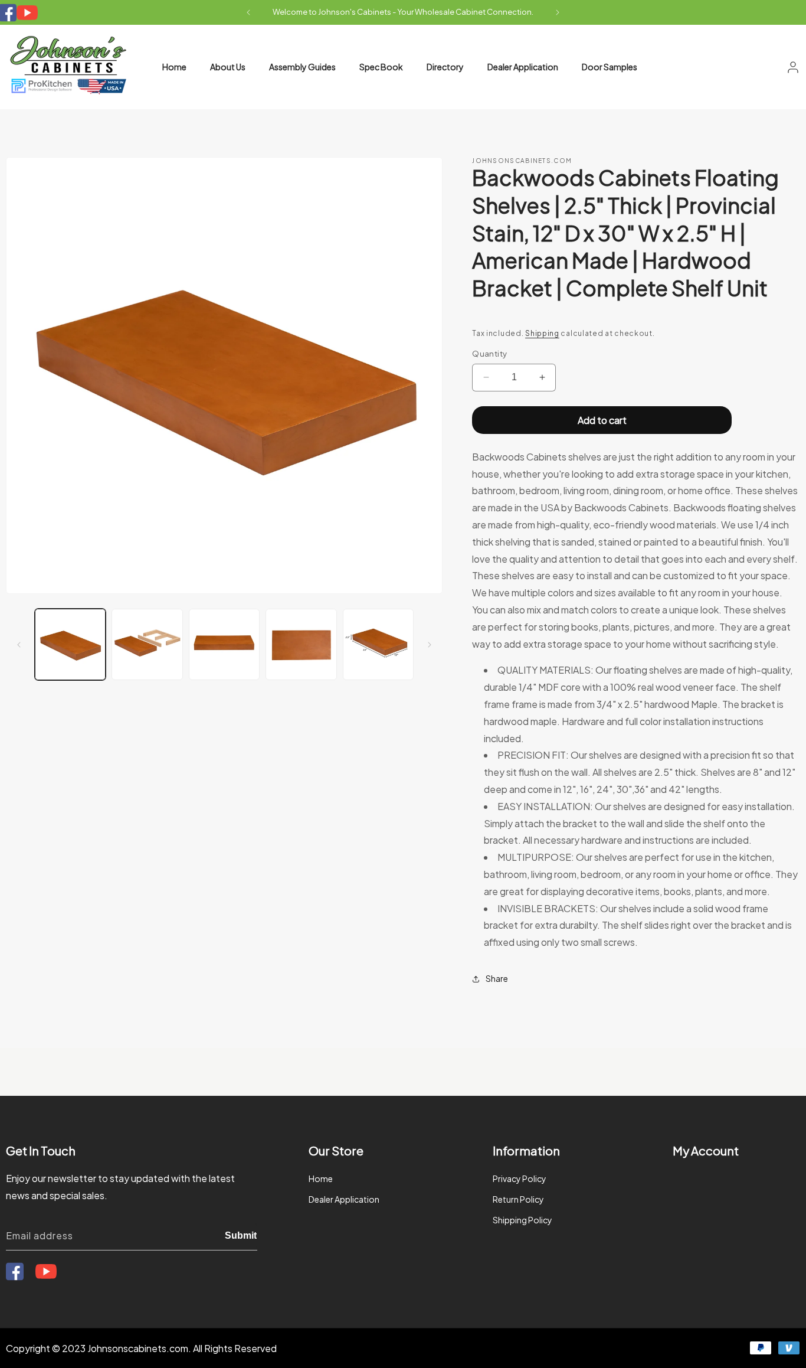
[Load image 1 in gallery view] (70, 644)
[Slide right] (430, 645)
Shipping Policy (522, 1220)
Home (321, 1178)
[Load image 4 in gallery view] (301, 644)
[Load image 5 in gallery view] (378, 644)
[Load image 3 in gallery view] (224, 644)
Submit (241, 1235)
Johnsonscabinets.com (137, 1348)
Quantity (489, 353)
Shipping (542, 333)
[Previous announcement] (248, 12)
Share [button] (497, 978)
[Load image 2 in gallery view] (147, 644)
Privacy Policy (519, 1178)
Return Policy (518, 1199)
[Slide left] (19, 645)
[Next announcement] (558, 12)
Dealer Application (344, 1199)
